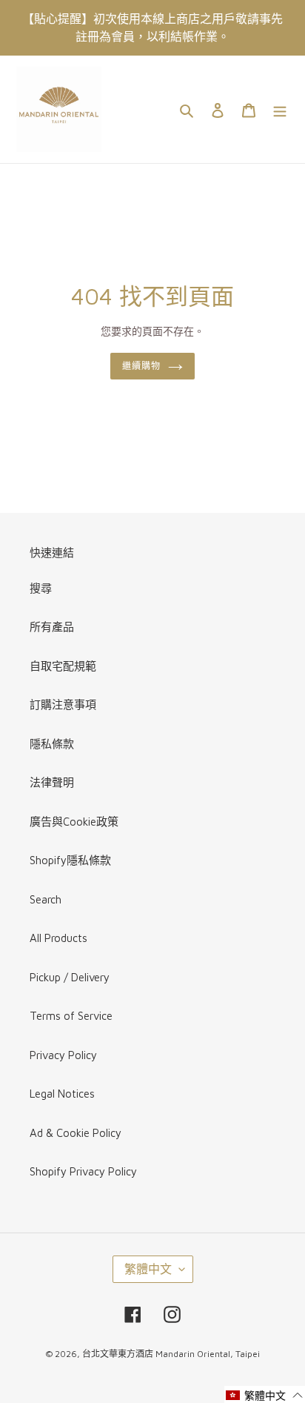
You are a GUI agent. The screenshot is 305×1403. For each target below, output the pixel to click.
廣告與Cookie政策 (74, 821)
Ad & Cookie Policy (75, 1133)
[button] (264, 1394)
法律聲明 (52, 782)
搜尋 (41, 588)
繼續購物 (141, 365)
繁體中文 (148, 1269)
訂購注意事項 (63, 704)
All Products (58, 938)
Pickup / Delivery (70, 977)
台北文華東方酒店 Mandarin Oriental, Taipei (171, 1353)
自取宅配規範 (63, 666)
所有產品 (52, 626)
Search (45, 899)
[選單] (279, 109)
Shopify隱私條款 (70, 860)
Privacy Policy (63, 1055)
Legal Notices (62, 1093)
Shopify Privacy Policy (83, 1171)
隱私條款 (52, 743)
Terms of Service (71, 1015)
